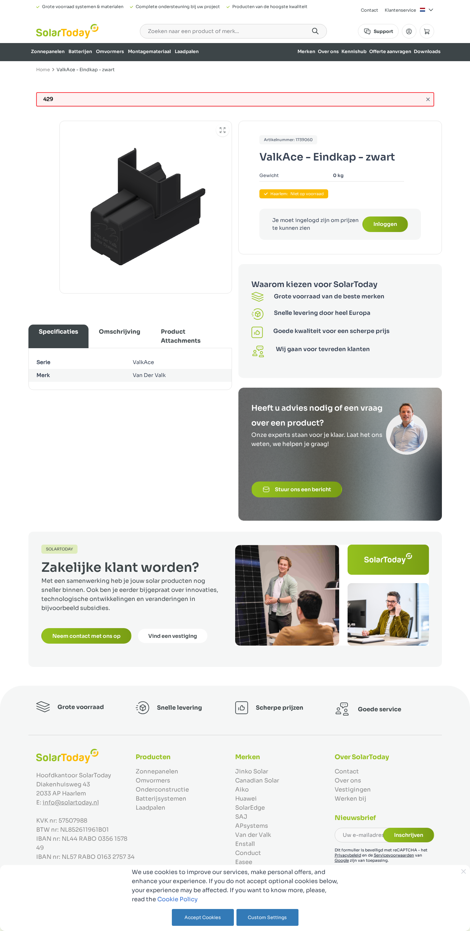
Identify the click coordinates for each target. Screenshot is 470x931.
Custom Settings (267, 917)
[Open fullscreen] (222, 130)
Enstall (245, 844)
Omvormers (110, 51)
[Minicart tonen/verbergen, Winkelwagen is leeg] (427, 31)
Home (43, 69)
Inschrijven (408, 835)
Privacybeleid (348, 855)
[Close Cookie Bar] (463, 871)
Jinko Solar (251, 771)
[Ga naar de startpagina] (67, 31)
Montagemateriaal (149, 51)
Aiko (242, 789)
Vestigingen (353, 789)
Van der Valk (253, 834)
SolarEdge (250, 807)
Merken (306, 51)
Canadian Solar (257, 780)
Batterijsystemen (161, 798)
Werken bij (350, 798)
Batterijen (80, 51)
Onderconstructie (162, 789)
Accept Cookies (202, 917)
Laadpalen (187, 51)
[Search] (315, 31)
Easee (243, 862)
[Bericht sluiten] (428, 99)
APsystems (251, 825)
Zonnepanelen (48, 51)
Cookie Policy (177, 899)
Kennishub (354, 51)
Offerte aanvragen (390, 51)
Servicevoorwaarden (394, 855)
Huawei (246, 798)
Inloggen (385, 224)
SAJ (241, 816)
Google (342, 860)
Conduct (248, 853)
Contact (369, 10)
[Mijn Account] (409, 31)
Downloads (427, 51)
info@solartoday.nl (71, 802)
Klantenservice (400, 10)
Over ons (328, 51)
